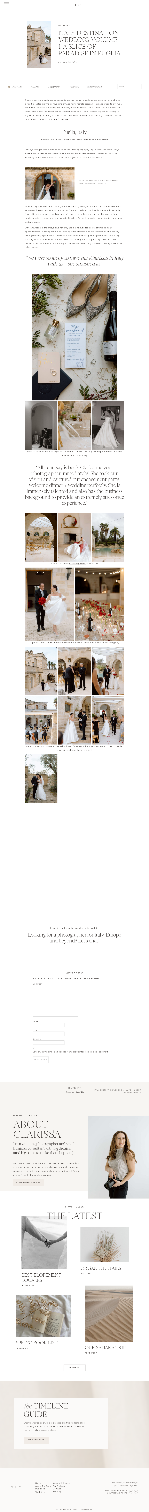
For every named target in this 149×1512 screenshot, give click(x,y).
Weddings (64, 26)
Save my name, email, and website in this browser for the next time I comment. (70, 1052)
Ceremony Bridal (77, 563)
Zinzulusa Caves (76, 218)
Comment (38, 984)
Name (36, 1021)
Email (36, 1030)
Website (37, 1039)
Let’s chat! (89, 941)
